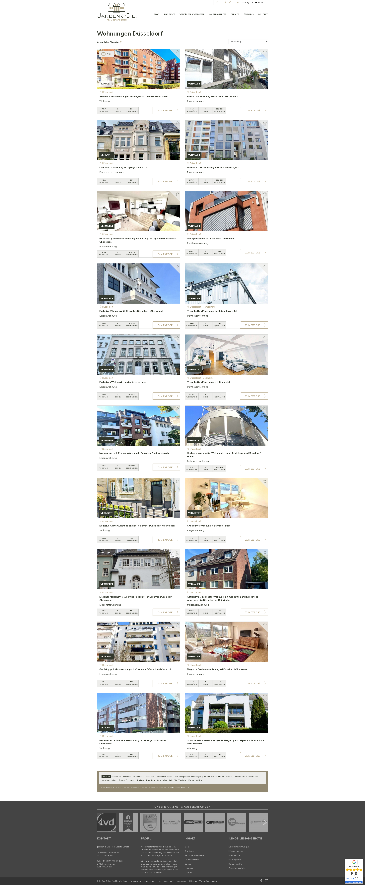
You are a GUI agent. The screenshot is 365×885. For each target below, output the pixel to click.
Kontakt (263, 14)
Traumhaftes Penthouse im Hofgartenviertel (212, 311)
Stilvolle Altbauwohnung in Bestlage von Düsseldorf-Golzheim (133, 96)
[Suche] (217, 2)
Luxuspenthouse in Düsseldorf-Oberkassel (210, 238)
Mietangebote (235, 859)
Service (235, 14)
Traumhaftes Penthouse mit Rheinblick (208, 382)
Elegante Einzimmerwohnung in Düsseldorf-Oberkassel (217, 669)
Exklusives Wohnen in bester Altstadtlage (122, 382)
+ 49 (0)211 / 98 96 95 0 (253, 2)
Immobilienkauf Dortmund (178, 788)
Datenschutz (182, 881)
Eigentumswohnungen (239, 846)
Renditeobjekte (235, 864)
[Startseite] (117, 12)
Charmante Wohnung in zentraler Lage (209, 525)
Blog (156, 14)
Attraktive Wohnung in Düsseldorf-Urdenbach (212, 96)
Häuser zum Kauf (236, 851)
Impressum (164, 881)
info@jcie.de (109, 864)
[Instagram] (230, 2)
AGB (172, 881)
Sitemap (193, 881)
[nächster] (265, 822)
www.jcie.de (108, 866)
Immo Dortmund (107, 788)
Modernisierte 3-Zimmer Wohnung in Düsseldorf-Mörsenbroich (134, 453)
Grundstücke (234, 855)
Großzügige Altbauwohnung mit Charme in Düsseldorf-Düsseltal (135, 669)
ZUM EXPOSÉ (165, 110)
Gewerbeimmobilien (237, 868)
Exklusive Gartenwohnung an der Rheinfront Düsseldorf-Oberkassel (137, 525)
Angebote (169, 14)
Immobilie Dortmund (139, 788)
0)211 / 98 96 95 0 (114, 861)
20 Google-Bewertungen (354, 879)
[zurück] (100, 822)
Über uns (249, 14)
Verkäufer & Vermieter (192, 14)
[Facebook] (225, 2)
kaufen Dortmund (122, 788)
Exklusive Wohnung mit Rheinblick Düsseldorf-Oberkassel (131, 311)
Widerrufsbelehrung (207, 881)
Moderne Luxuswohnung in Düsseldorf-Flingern (213, 167)
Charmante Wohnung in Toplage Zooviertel (123, 167)
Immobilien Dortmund (157, 788)
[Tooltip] (362, 882)
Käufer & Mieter (217, 14)
